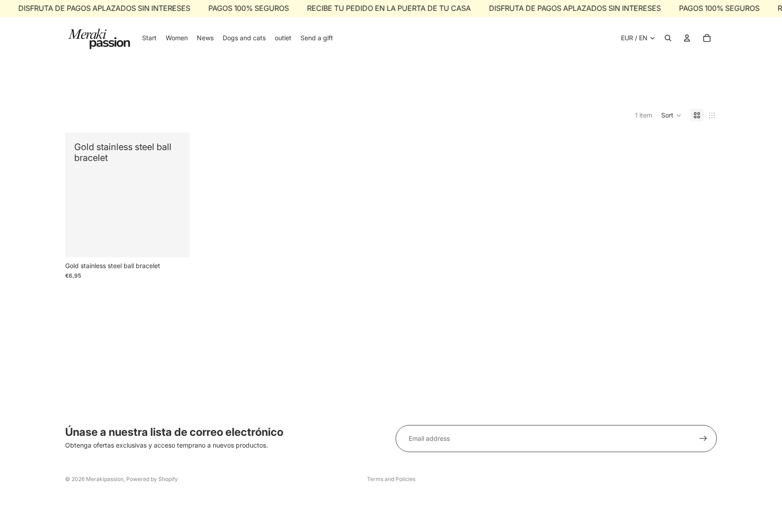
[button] (671, 115)
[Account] (687, 38)
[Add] (175, 243)
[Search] (668, 38)
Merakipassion (105, 479)
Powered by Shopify (152, 479)
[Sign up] (703, 438)
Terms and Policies (391, 479)
